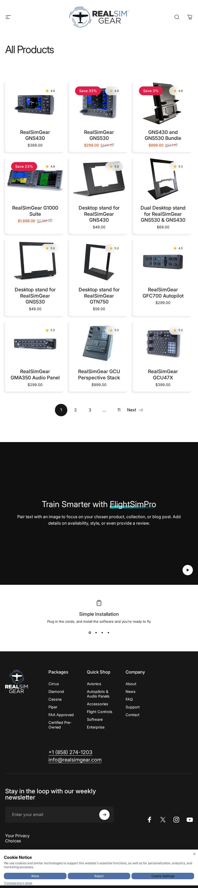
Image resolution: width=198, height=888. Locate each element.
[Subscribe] (104, 815)
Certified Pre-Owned (60, 724)
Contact (132, 715)
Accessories (97, 704)
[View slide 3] (102, 633)
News (131, 691)
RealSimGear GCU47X (163, 375)
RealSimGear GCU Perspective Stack (99, 375)
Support (133, 707)
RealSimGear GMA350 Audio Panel (35, 375)
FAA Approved (61, 715)
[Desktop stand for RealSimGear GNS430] (99, 179)
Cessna (55, 699)
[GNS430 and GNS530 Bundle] (163, 103)
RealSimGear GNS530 (99, 135)
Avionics (94, 684)
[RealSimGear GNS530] (99, 103)
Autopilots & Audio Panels (98, 693)
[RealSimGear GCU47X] (163, 343)
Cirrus (53, 684)
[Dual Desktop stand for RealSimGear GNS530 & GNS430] (163, 179)
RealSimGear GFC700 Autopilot (163, 293)
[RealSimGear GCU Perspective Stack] (99, 343)
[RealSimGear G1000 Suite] (35, 179)
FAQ (129, 699)
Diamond (56, 691)
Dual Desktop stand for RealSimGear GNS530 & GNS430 (163, 214)
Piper (52, 707)
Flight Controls (99, 711)
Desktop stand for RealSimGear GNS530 (35, 296)
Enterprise (95, 727)
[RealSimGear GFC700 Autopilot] (163, 261)
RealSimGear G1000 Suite (35, 211)
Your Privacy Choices (17, 838)
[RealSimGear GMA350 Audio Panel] (35, 343)
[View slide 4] (108, 633)
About (131, 684)
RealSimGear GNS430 (35, 135)
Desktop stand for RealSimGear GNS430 (99, 214)
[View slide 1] (90, 633)
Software (95, 719)
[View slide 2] (96, 633)
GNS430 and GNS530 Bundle (163, 135)
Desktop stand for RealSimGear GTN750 (99, 296)
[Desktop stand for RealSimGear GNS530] (35, 261)
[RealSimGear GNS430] (35, 103)
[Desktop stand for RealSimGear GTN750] (99, 261)
